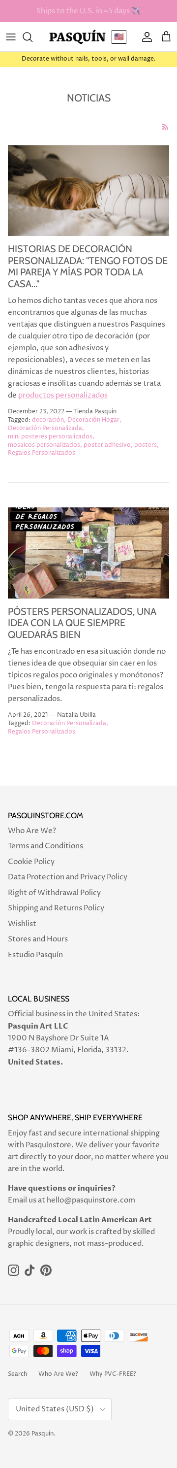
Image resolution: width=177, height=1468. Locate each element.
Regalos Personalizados (41, 453)
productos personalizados (63, 395)
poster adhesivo (107, 445)
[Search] (32, 37)
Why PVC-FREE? (112, 1374)
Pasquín (42, 1434)
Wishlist (22, 924)
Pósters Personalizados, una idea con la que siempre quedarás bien (82, 623)
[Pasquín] (77, 36)
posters (145, 445)
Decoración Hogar (93, 420)
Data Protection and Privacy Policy (67, 877)
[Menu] (11, 37)
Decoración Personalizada (45, 428)
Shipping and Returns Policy (56, 908)
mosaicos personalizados (44, 445)
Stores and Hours (38, 939)
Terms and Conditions (45, 846)
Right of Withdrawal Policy (54, 893)
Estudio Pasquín (35, 955)
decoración (48, 420)
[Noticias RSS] (165, 127)
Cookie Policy (31, 862)
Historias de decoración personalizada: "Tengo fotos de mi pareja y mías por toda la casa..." (88, 266)
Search (17, 1374)
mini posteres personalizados (50, 437)
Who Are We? (32, 831)
